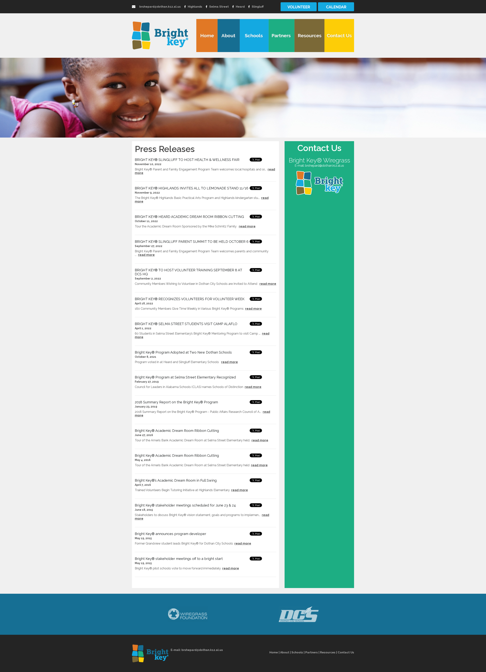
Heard (240, 6)
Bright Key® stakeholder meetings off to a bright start (179, 559)
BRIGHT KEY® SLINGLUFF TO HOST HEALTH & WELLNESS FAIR (187, 160)
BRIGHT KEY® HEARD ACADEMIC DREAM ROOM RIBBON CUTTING (189, 217)
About (284, 652)
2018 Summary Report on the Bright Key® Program (176, 402)
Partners (311, 652)
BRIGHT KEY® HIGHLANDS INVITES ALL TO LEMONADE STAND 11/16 (191, 188)
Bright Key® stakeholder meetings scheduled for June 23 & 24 (185, 505)
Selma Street (219, 6)
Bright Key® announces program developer (170, 534)
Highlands (195, 6)
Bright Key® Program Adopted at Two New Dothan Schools (183, 352)
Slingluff (258, 6)
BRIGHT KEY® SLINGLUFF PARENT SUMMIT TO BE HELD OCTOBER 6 (192, 242)
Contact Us (346, 652)
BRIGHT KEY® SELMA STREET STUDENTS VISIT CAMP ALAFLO (186, 324)
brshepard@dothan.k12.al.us (160, 6)
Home (273, 652)
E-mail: (176, 650)
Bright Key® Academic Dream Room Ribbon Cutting (177, 431)
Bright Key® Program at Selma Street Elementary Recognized (185, 377)
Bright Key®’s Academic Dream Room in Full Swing (176, 480)
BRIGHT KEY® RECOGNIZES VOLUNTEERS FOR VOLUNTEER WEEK (190, 299)
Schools (297, 652)
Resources (327, 652)
